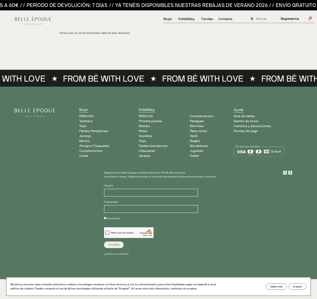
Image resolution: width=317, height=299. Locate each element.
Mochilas (197, 126)
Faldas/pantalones (153, 146)
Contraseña (111, 202)
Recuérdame (113, 218)
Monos (84, 141)
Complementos (91, 151)
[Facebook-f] (290, 173)
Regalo (195, 141)
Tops (82, 126)
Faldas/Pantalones (93, 131)
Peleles (144, 126)
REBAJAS (146, 116)
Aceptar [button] (297, 286)
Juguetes (196, 151)
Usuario (108, 185)
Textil (194, 136)
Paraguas (197, 121)
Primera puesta (150, 121)
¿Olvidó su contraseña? (116, 254)
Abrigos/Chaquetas (94, 146)
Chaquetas (147, 151)
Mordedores (199, 146)
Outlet (83, 156)
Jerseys (85, 136)
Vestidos (85, 121)
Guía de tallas (244, 116)
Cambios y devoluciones (252, 126)
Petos (143, 131)
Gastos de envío (246, 121)
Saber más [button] (276, 286)
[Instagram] (285, 173)
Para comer (198, 131)
